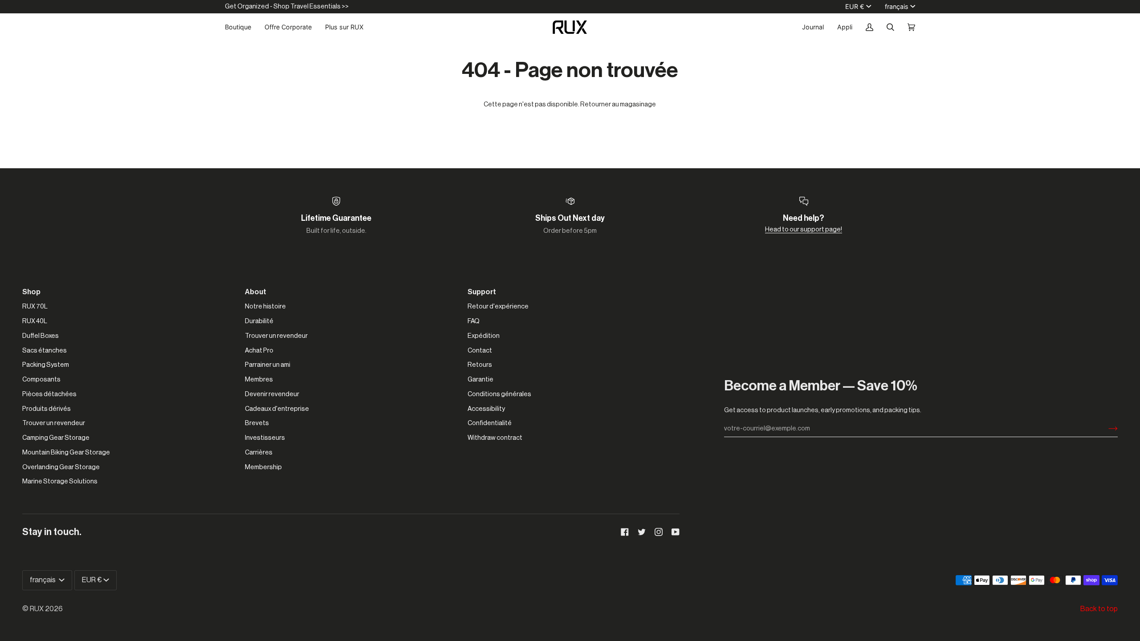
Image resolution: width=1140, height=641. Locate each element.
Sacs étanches (44, 350)
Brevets (257, 423)
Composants (41, 379)
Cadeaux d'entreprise (277, 409)
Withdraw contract (495, 437)
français (896, 6)
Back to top (1099, 609)
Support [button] (482, 292)
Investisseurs (265, 437)
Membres (259, 379)
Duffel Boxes (40, 336)
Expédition (484, 336)
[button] (241, 27)
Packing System (45, 364)
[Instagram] (659, 532)
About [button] (255, 292)
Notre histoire (265, 306)
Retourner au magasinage (618, 104)
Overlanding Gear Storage (61, 467)
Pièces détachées (49, 394)
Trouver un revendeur (53, 423)
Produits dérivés (46, 409)
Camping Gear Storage (56, 437)
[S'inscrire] (1106, 429)
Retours (480, 364)
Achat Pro (259, 350)
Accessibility (486, 409)
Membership (263, 467)
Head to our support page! (803, 229)
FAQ (474, 321)
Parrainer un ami (267, 364)
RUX (37, 609)
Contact (480, 350)
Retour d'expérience (498, 306)
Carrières (259, 452)
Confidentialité (490, 423)
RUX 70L (35, 306)
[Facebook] (625, 532)
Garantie (480, 379)
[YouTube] (676, 532)
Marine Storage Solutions (60, 481)
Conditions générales (499, 394)
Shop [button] (31, 292)
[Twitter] (642, 532)
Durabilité (259, 321)
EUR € (854, 6)
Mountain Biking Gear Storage (66, 452)
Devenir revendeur (272, 394)
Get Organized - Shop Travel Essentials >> (287, 6)
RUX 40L (34, 321)
